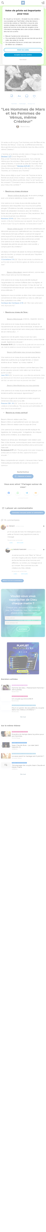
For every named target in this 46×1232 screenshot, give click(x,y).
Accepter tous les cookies (23, 55)
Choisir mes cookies (23, 50)
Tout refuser (23, 59)
